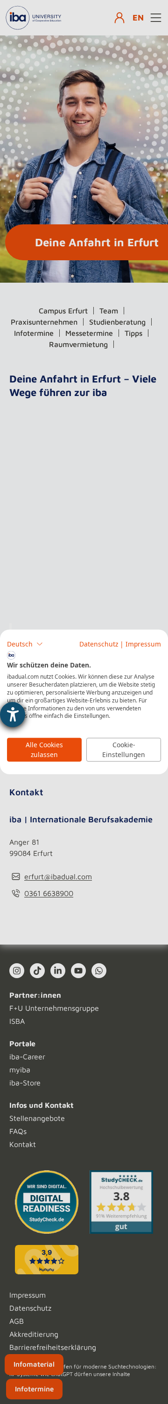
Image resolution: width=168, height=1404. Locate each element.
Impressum (143, 643)
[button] (25, 644)
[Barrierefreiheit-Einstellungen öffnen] (12, 714)
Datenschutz (98, 643)
